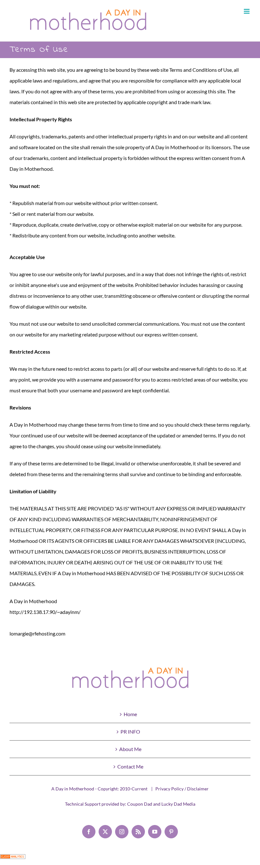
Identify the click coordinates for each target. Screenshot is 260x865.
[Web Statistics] (12, 859)
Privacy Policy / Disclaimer (182, 788)
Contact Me (130, 766)
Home (130, 714)
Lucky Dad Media (178, 804)
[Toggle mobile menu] (247, 11)
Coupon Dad (139, 804)
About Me (130, 749)
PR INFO (130, 732)
